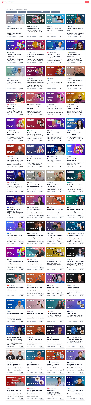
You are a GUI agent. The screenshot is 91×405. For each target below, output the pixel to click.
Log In (87, 2)
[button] (23, 16)
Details (21, 36)
